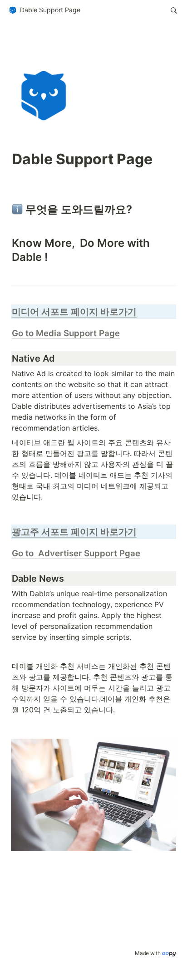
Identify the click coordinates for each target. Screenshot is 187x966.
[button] (44, 10)
